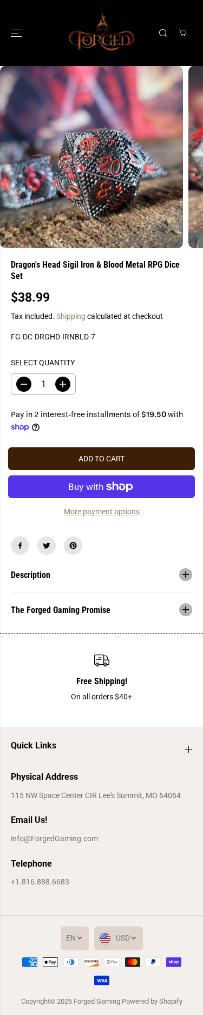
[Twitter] (46, 545)
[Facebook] (20, 545)
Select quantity (43, 362)
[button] (17, 33)
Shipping (71, 316)
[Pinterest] (73, 545)
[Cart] (182, 33)
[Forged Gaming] (101, 33)
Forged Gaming (97, 1001)
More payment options (102, 511)
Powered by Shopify (152, 1001)
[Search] (163, 33)
